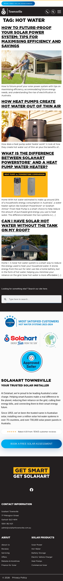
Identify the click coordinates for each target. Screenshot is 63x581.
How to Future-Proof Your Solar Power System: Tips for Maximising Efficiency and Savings (31, 36)
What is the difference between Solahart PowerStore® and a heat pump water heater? (29, 160)
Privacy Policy (19, 577)
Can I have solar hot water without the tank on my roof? (29, 225)
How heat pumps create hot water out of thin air (31, 103)
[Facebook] (31, 489)
